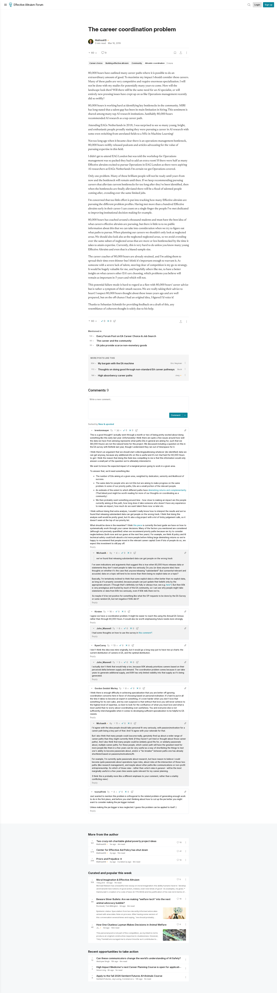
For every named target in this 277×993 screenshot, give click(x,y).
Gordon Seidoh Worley (106, 688)
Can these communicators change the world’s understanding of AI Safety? (138, 958)
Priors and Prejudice (107, 858)
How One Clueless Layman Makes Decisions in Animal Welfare (131, 924)
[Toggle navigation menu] (5, 4)
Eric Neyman (176, 363)
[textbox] (138, 405)
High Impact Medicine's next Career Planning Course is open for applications (139, 967)
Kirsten (98, 611)
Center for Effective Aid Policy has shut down (122, 849)
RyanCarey (100, 645)
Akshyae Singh (103, 961)
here (168, 585)
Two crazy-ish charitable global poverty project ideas (126, 841)
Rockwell (100, 906)
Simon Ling (101, 970)
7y (111, 430)
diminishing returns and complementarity (167, 490)
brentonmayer (102, 430)
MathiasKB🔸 (102, 40)
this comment (145, 633)
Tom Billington (111, 906)
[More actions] (186, 52)
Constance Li (128, 979)
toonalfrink (100, 792)
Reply (93, 547)
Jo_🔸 (99, 928)
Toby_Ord (100, 882)
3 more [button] (169, 63)
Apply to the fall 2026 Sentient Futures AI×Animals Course (129, 975)
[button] (91, 430)
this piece (137, 525)
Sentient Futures (103, 979)
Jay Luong (116, 979)
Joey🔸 (178, 375)
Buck (179, 369)
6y (111, 553)
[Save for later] (175, 52)
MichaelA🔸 (102, 553)
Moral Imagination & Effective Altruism (117, 879)
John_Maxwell (104, 628)
